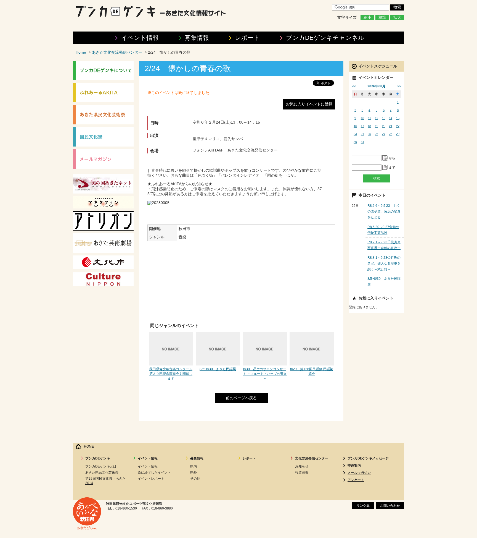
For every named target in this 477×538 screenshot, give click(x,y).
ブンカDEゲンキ (325, 37)
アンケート (356, 480)
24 (362, 133)
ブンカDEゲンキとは (100, 466)
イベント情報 (140, 37)
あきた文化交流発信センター (117, 52)
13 (383, 118)
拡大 (397, 17)
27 (383, 133)
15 (397, 118)
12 (376, 118)
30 (355, 141)
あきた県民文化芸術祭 (101, 472)
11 (369, 118)
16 (355, 126)
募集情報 (197, 37)
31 (362, 141)
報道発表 (301, 472)
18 (369, 126)
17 (362, 126)
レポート (247, 37)
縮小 (367, 17)
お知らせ (301, 466)
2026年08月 (376, 86)
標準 (382, 17)
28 (390, 133)
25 (369, 133)
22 (397, 126)
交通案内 (354, 466)
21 (390, 126)
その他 (195, 478)
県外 (193, 472)
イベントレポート (151, 478)
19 (376, 126)
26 (376, 133)
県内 (193, 466)
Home (81, 52)
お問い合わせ (390, 506)
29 (397, 133)
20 (383, 126)
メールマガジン (359, 473)
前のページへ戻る (241, 398)
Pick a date (385, 158)
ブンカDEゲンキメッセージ (368, 458)
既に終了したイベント (154, 472)
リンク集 (363, 506)
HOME (89, 446)
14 (390, 118)
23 (355, 133)
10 (362, 118)
